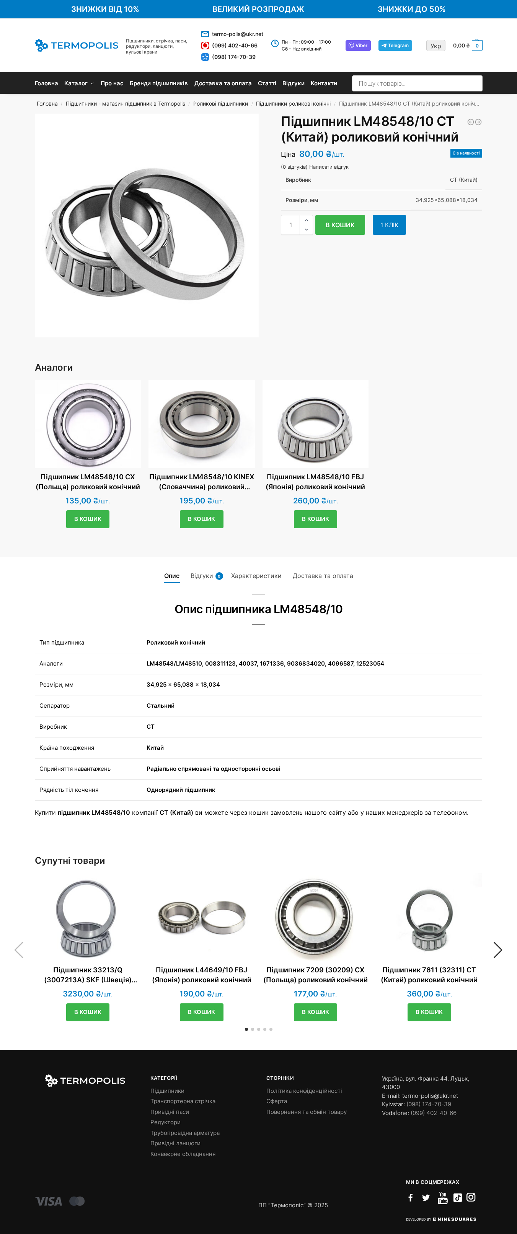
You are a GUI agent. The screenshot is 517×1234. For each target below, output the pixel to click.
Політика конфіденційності (304, 1090)
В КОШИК (340, 225)
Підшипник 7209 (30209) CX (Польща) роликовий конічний (315, 975)
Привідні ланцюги (175, 1143)
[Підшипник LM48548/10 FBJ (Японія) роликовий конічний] (316, 424)
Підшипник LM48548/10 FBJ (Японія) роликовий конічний (315, 482)
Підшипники (167, 1090)
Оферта (276, 1101)
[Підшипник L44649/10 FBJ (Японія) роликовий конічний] (201, 917)
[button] (306, 220)
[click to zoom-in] (147, 225)
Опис (171, 576)
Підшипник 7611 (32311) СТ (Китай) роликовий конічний (429, 975)
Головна (47, 104)
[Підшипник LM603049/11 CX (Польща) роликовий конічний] (478, 122)
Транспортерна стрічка (182, 1101)
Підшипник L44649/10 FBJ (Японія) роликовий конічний (201, 975)
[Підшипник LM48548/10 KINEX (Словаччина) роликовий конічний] (201, 424)
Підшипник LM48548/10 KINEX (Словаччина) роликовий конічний (201, 482)
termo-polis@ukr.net (237, 34)
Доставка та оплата (323, 576)
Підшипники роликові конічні (293, 104)
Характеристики (256, 576)
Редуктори (165, 1122)
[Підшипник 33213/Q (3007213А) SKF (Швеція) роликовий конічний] (88, 917)
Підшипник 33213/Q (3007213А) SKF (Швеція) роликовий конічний (88, 975)
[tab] (172, 576)
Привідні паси (169, 1111)
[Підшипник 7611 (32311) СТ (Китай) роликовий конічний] (429, 917)
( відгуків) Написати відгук (315, 166)
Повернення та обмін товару (306, 1111)
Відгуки (206, 576)
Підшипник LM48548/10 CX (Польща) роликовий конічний (88, 482)
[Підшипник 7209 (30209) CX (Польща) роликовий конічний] (316, 917)
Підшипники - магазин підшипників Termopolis (125, 104)
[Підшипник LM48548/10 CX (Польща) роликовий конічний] (88, 424)
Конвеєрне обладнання (182, 1153)
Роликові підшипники (220, 104)
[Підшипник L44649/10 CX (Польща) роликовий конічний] (471, 122)
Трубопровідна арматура (185, 1132)
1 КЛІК (389, 225)
